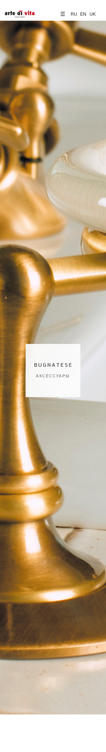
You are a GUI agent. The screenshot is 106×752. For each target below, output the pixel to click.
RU (74, 14)
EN (83, 14)
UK (93, 14)
